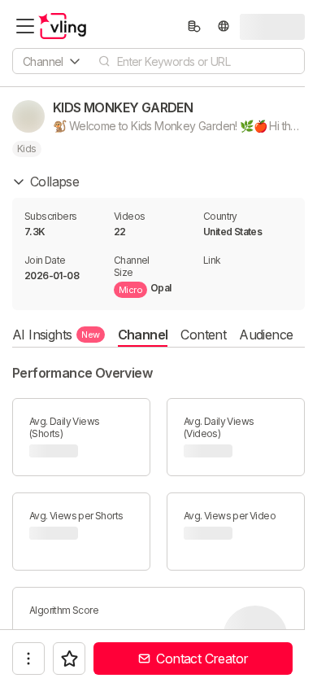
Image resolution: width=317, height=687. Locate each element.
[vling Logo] (62, 26)
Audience (266, 334)
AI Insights (56, 334)
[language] (224, 26)
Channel (143, 334)
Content (203, 334)
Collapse (54, 181)
